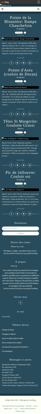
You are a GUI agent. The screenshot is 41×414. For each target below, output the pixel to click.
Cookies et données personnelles (27, 408)
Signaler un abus (8, 408)
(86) (10, 375)
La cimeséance (7, 351)
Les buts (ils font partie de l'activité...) (15, 347)
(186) (8, 370)
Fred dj (18, 253)
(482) (16, 365)
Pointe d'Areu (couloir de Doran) (20, 72)
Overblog (32, 400)
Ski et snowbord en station (11, 343)
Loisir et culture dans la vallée (12, 338)
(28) (18, 383)
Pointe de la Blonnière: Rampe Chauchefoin (20, 21)
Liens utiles (6, 316)
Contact (35, 406)
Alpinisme (20, 128)
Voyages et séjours (9, 334)
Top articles (29, 406)
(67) (11, 378)
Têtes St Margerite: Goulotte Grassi (20, 123)
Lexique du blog (8, 330)
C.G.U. (16, 408)
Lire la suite (20, 58)
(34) (9, 380)
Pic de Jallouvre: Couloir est (21, 174)
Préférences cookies (20, 411)
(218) (9, 367)
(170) (7, 372)
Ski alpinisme (20, 29)
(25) (20, 385)
